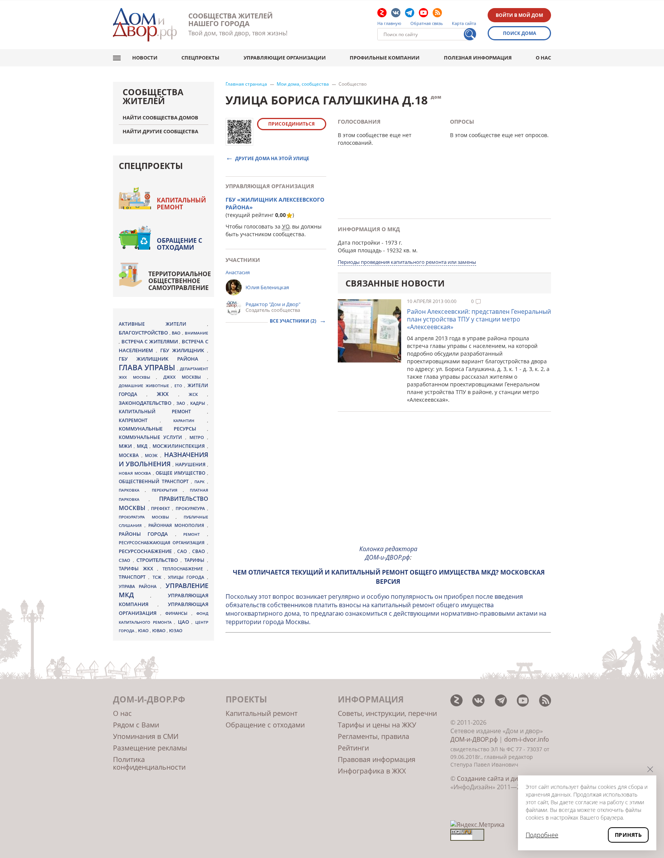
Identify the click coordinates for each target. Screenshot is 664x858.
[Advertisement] (388, 484)
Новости (145, 57)
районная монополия (177, 525)
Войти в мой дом (519, 15)
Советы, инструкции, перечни (387, 713)
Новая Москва (136, 473)
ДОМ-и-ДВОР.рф (474, 739)
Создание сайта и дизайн (494, 778)
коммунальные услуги (152, 437)
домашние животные (145, 385)
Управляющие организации (285, 57)
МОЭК (152, 455)
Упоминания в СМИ (146, 736)
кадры (198, 403)
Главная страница (246, 84)
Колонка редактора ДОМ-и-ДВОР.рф (388, 553)
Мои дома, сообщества (303, 84)
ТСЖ (158, 577)
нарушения (191, 464)
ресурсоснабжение (146, 551)
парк (200, 481)
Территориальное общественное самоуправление (179, 280)
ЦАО (185, 621)
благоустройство (144, 332)
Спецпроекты (200, 57)
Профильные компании (385, 57)
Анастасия (238, 272)
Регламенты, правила (373, 736)
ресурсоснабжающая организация (163, 542)
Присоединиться (291, 124)
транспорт (133, 577)
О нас (543, 57)
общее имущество (181, 473)
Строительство (158, 560)
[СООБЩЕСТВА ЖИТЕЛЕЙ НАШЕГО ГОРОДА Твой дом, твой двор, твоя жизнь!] (145, 24)
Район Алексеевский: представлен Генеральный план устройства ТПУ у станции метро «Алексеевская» (479, 319)
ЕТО (179, 385)
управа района (139, 586)
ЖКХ (167, 394)
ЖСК (198, 394)
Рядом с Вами (136, 724)
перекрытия (167, 490)
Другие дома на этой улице (272, 158)
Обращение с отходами (179, 244)
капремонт (139, 420)
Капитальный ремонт (181, 203)
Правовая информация (376, 759)
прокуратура (191, 508)
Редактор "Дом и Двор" (273, 304)
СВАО (199, 551)
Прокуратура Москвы (147, 517)
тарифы (195, 560)
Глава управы (148, 368)
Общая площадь (360, 250)
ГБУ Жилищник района (163, 359)
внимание (196, 333)
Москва (130, 455)
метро (198, 437)
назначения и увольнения (163, 459)
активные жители (163, 324)
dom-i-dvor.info (526, 739)
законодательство (146, 402)
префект (161, 508)
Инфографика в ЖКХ (372, 770)
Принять (628, 834)
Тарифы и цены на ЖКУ (377, 724)
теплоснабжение (185, 568)
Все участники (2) (293, 321)
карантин (190, 420)
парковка (132, 490)
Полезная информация (478, 57)
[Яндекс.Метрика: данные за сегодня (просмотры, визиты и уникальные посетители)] (477, 824)
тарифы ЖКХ (138, 568)
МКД (143, 446)
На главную (389, 23)
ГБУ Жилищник (183, 350)
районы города (147, 533)
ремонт (195, 534)
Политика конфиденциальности (149, 763)
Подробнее (542, 835)
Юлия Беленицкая (267, 287)
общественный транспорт (155, 481)
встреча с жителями (150, 341)
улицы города (187, 577)
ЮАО (144, 630)
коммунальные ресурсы (163, 429)
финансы (178, 613)
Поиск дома (519, 33)
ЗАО (181, 403)
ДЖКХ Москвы (185, 377)
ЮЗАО (176, 630)
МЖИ (126, 445)
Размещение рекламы (150, 747)
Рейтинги (353, 747)
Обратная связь (426, 23)
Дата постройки (359, 242)
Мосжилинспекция (180, 446)
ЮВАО (159, 630)
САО (183, 551)
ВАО (177, 333)
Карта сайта (464, 23)
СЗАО (126, 560)
